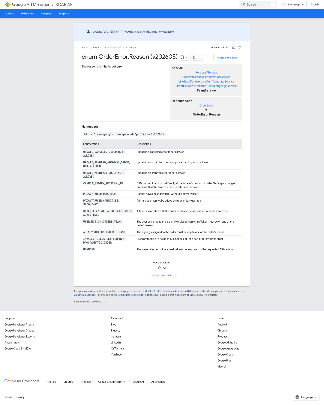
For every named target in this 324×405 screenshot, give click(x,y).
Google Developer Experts (19, 336)
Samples (46, 13)
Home (85, 47)
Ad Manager (38, 4)
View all (222, 366)
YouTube (116, 354)
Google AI (138, 381)
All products (158, 381)
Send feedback (228, 57)
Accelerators (12, 342)
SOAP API (65, 4)
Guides (9, 13)
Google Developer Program (20, 324)
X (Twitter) (117, 348)
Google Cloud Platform (111, 381)
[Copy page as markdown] (194, 57)
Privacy (20, 397)
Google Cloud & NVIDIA (17, 348)
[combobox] (258, 4)
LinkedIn (116, 342)
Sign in (315, 4)
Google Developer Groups (19, 330)
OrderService (184, 86)
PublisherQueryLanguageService (215, 86)
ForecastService (206, 72)
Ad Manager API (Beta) (141, 31)
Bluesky (115, 330)
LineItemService (189, 81)
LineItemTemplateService (217, 81)
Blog (113, 324)
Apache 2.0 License (84, 294)
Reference (27, 13)
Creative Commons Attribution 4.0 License (176, 291)
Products (98, 47)
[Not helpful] (239, 47)
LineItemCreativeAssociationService (206, 77)
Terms (8, 397)
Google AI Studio (227, 342)
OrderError (206, 105)
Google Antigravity (228, 348)
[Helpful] (234, 47)
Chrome (222, 330)
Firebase (223, 336)
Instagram (117, 336)
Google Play (224, 360)
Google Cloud (225, 354)
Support (63, 13)
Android (222, 324)
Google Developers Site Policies (135, 294)
